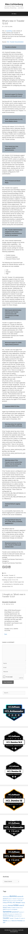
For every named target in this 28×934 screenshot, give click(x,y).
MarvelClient (5, 905)
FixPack (5, 902)
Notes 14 (5, 909)
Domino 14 (5, 900)
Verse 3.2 (9, 920)
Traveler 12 (12, 575)
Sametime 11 (21, 912)
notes (16, 905)
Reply (5, 634)
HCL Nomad (16, 902)
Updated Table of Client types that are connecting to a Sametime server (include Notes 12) (13, 584)
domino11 (5, 898)
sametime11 (15, 912)
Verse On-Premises (17, 920)
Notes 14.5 (10, 909)
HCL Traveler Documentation (15, 42)
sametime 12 (6, 914)
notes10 (21, 905)
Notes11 (5, 907)
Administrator (6, 896)
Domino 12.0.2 (21, 898)
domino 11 (10, 898)
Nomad (10, 905)
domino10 (20, 896)
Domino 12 (15, 898)
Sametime (7, 912)
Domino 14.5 (10, 900)
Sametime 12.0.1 (12, 914)
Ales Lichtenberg (14, 4)
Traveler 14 (22, 918)
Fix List (20, 900)
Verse (5, 920)
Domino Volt (15, 900)
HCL (5, 573)
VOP (4, 922)
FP (8, 902)
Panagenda (14, 909)
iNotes (23, 902)
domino (13, 896)
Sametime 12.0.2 (18, 914)
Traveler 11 (11, 918)
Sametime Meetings (8, 916)
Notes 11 (10, 907)
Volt (24, 920)
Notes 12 (14, 907)
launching (9, 31)
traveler (6, 575)
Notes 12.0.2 (20, 907)
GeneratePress (14, 931)
